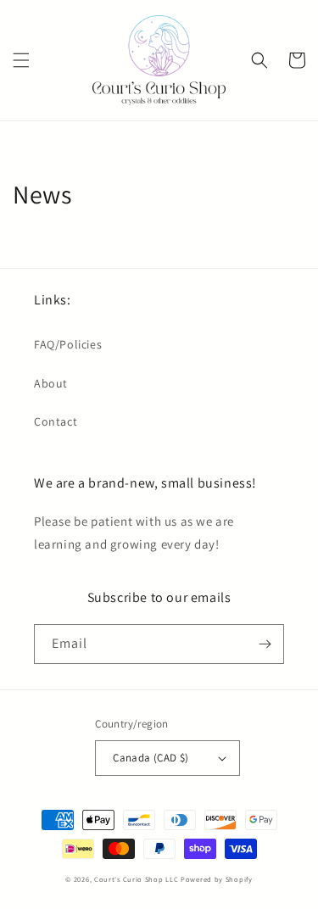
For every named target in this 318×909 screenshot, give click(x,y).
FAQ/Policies (68, 344)
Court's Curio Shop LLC (136, 879)
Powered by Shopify (217, 879)
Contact (55, 421)
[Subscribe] (264, 644)
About (51, 383)
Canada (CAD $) (151, 757)
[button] (21, 60)
